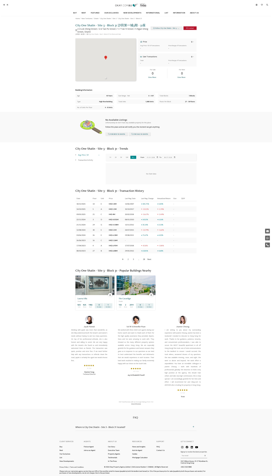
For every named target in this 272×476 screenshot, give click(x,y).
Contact (191, 28)
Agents (87, 441)
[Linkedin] (191, 447)
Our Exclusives (65, 454)
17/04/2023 (80, 245)
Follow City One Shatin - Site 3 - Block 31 (168, 28)
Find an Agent (89, 447)
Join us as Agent (89, 450)
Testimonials (112, 457)
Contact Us (160, 450)
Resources (137, 441)
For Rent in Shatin (117, 134)
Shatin (96, 18)
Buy (61, 447)
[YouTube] (196, 447)
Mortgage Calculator (140, 457)
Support (160, 441)
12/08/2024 (80, 230)
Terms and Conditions (77, 467)
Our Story (111, 447)
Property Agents (114, 454)
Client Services (66, 441)
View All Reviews (136, 404)
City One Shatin (105, 18)
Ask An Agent (137, 450)
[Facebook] (187, 447)
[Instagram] (182, 447)
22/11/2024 (80, 219)
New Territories (86, 18)
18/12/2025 (80, 204)
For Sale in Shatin (140, 134)
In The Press (112, 461)
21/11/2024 (80, 225)
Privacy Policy (64, 467)
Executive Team (113, 450)
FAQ (158, 447)
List (61, 457)
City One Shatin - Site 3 (126, 18)
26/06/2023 (80, 240)
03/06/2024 (80, 235)
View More (152, 77)
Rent (61, 450)
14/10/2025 (80, 209)
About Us (112, 441)
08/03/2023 (80, 251)
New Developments (67, 461)
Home (77, 18)
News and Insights (138, 447)
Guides (134, 454)
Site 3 (115, 18)
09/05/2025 (80, 214)
